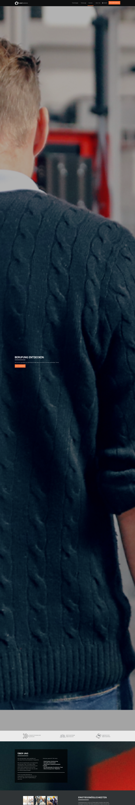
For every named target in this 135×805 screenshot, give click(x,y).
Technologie (75, 3)
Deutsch (105, 2)
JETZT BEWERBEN (20, 365)
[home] (21, 3)
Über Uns (98, 3)
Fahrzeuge (83, 3)
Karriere (90, 3)
